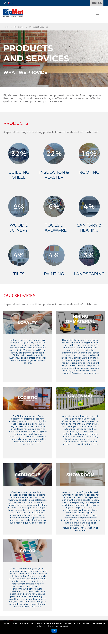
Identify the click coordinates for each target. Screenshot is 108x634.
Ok (54, 631)
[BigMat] (13, 13)
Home (7, 27)
